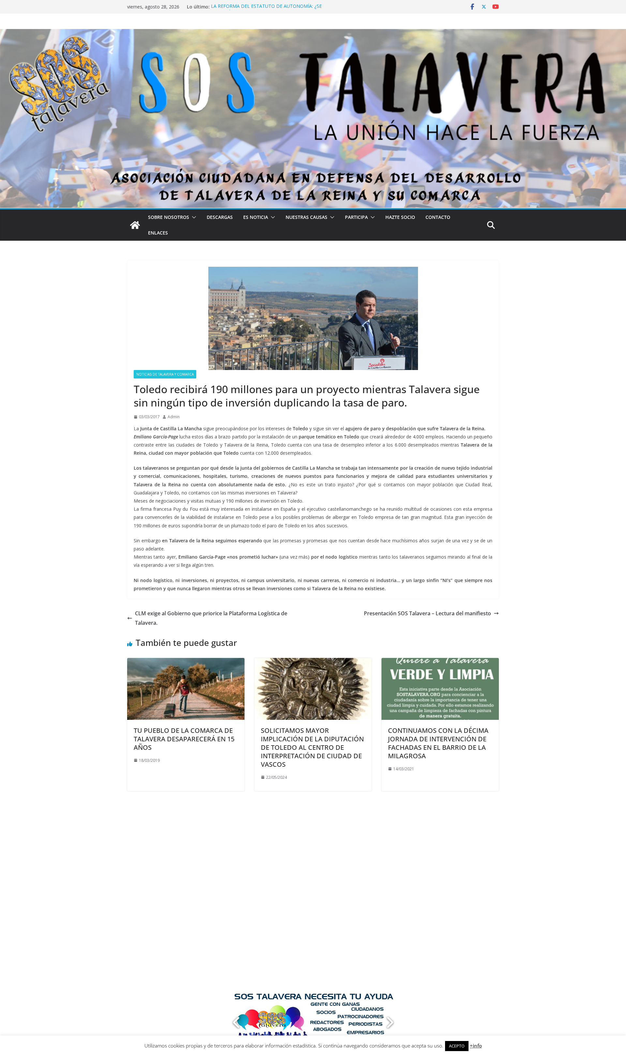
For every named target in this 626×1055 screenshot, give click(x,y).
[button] (192, 217)
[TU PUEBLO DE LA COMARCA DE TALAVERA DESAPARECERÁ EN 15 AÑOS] (186, 662)
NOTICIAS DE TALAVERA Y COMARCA (165, 374)
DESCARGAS (220, 217)
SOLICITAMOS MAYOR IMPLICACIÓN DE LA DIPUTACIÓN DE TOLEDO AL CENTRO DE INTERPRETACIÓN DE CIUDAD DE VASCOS (312, 747)
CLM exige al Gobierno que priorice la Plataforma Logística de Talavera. (211, 618)
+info (476, 1045)
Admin (174, 417)
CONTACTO (437, 217)
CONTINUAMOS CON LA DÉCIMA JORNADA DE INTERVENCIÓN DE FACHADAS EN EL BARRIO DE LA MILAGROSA (438, 743)
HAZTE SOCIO (400, 217)
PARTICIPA (356, 217)
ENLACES (158, 233)
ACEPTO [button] (457, 1046)
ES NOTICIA (255, 217)
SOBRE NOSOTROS (168, 217)
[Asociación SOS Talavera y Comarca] (135, 225)
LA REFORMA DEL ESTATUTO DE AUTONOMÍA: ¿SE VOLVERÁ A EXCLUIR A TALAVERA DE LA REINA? (266, 10)
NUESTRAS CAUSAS (306, 217)
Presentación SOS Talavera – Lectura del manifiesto (427, 613)
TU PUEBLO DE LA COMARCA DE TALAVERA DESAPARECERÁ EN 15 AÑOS (184, 739)
